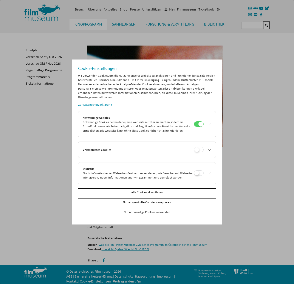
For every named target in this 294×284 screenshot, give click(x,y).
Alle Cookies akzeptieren (147, 192)
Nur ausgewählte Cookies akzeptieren (147, 202)
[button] (208, 124)
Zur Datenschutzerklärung (95, 105)
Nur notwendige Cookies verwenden (147, 212)
